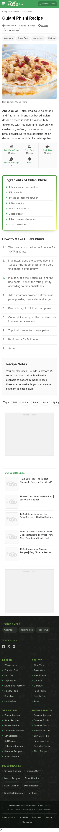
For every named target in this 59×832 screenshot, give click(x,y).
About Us (24, 817)
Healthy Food (11, 691)
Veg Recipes (10, 710)
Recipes (6, 12)
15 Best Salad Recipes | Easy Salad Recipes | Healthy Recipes (36, 515)
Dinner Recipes (12, 715)
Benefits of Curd (42, 730)
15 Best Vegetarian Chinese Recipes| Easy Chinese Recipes (36, 551)
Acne (36, 701)
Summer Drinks (41, 725)
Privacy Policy (8, 817)
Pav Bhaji (32, 793)
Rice (35, 402)
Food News (43, 630)
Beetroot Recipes (13, 751)
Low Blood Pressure (15, 685)
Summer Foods (41, 720)
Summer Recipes (42, 715)
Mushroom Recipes (14, 730)
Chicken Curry (33, 771)
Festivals (15, 12)
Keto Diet (9, 675)
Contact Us (27, 822)
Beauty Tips (40, 696)
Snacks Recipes (13, 756)
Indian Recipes (11, 765)
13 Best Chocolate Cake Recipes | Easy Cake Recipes (37, 498)
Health (7, 660)
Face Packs (40, 691)
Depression (10, 680)
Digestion (9, 696)
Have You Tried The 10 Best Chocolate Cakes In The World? (36, 480)
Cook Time (23, 38)
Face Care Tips (41, 741)
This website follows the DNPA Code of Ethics (29, 805)
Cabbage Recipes (14, 746)
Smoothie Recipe (42, 746)
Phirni (25, 402)
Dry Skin (38, 680)
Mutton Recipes (12, 778)
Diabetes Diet (11, 670)
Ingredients (38, 38)
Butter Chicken (11, 785)
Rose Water (40, 670)
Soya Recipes (11, 735)
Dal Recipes (10, 741)
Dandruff (38, 685)
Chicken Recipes (12, 771)
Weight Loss (10, 630)
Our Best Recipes (15, 472)
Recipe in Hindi (27, 25)
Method (52, 38)
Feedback (36, 817)
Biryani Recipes (33, 778)
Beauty (37, 660)
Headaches (10, 701)
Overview (8, 38)
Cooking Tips (26, 630)
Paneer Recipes (13, 725)
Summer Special (42, 710)
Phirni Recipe (40, 751)
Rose (45, 402)
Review (44, 25)
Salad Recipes (12, 720)
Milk (15, 402)
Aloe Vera (39, 665)
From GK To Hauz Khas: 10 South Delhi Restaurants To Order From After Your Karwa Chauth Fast (36, 534)
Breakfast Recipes (13, 793)
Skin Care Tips (41, 735)
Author (49, 817)
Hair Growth (40, 675)
